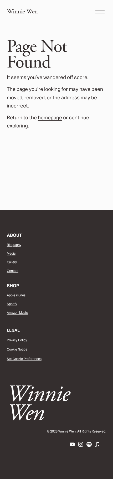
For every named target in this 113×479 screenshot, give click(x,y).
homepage (50, 117)
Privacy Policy (17, 340)
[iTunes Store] (97, 444)
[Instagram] (80, 444)
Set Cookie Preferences (24, 359)
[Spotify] (89, 444)
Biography (14, 245)
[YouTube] (72, 444)
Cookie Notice (17, 349)
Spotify (12, 304)
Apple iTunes (16, 295)
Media (11, 253)
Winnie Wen (22, 11)
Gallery (12, 262)
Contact (12, 271)
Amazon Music (17, 313)
